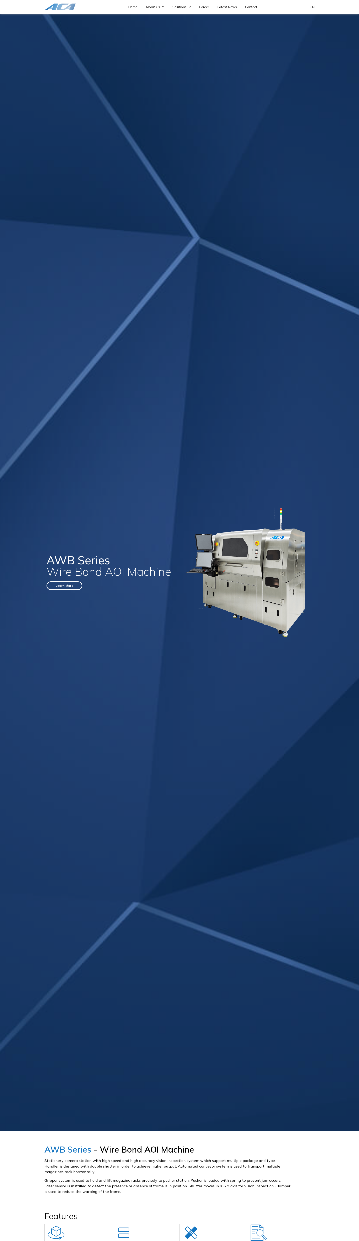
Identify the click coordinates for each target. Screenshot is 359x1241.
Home (132, 7)
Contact (251, 7)
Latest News (227, 7)
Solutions (179, 7)
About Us (153, 7)
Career (204, 7)
